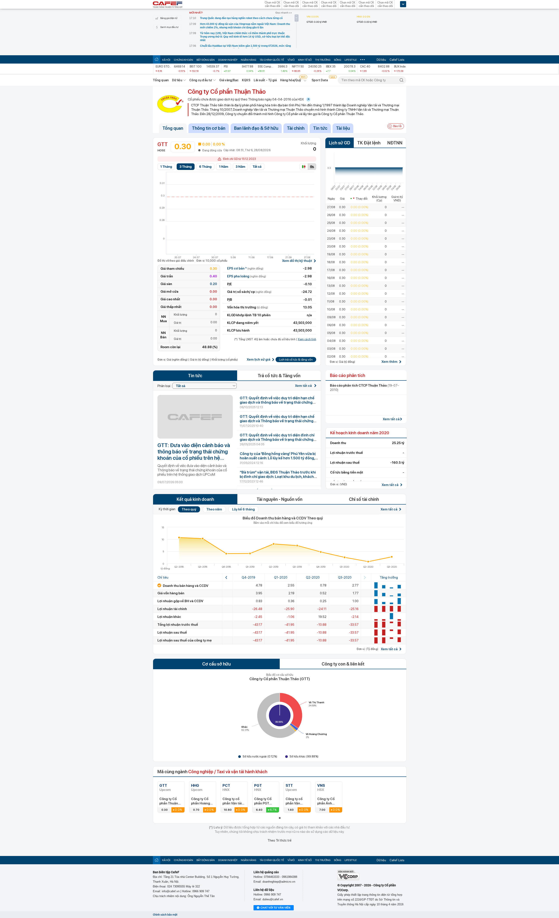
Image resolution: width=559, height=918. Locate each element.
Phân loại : (164, 386)
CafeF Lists (397, 59)
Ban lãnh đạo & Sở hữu (256, 128)
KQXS (246, 80)
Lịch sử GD (339, 142)
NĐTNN (394, 142)
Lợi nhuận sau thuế (172, 632)
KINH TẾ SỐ (305, 59)
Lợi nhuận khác (169, 617)
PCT (226, 785)
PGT (258, 785)
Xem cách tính (307, 339)
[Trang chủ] (157, 59)
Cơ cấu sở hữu (216, 664)
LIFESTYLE (351, 59)
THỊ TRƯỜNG (322, 59)
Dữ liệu (381, 59)
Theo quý (189, 509)
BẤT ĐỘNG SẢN (206, 59)
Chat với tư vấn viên (275, 907)
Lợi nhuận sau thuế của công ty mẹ (184, 640)
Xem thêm (389, 362)
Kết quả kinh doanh (195, 499)
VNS (321, 785)
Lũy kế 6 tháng (243, 509)
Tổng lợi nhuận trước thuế (177, 625)
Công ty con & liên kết (343, 664)
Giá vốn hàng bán (170, 593)
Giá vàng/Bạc (228, 80)
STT (289, 785)
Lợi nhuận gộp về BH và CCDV (180, 601)
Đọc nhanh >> (284, 12)
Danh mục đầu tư (169, 27)
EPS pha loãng (246, 276)
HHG (195, 785)
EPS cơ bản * (245, 268)
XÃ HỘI (166, 59)
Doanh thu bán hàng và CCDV (185, 586)
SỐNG (337, 59)
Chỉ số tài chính (364, 499)
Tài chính (295, 128)
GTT (163, 785)
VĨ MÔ (291, 59)
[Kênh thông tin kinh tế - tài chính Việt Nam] (168, 5)
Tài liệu (343, 128)
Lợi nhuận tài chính (172, 609)
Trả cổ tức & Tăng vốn (279, 375)
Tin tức (320, 128)
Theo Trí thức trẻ (279, 840)
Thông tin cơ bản (208, 128)
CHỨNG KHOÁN (183, 59)
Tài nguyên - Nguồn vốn (279, 499)
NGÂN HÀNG (248, 59)
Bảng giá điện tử (168, 18)
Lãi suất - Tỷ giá (265, 80)
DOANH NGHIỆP (227, 59)
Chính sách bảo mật (165, 914)
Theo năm (214, 509)
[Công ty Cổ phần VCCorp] (348, 879)
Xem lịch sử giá (258, 359)
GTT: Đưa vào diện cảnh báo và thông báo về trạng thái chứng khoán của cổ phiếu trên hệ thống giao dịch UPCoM (193, 451)
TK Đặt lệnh (368, 142)
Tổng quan (161, 80)
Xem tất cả (303, 386)
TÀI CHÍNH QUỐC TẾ (272, 59)
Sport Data (320, 80)
